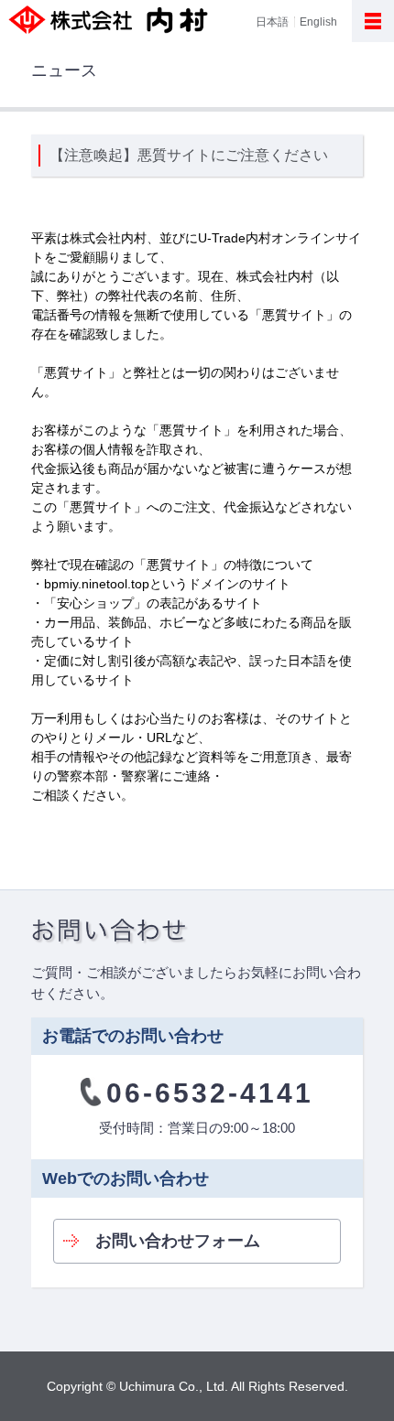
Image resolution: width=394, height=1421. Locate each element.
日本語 (272, 21)
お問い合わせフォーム (177, 1241)
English (318, 21)
